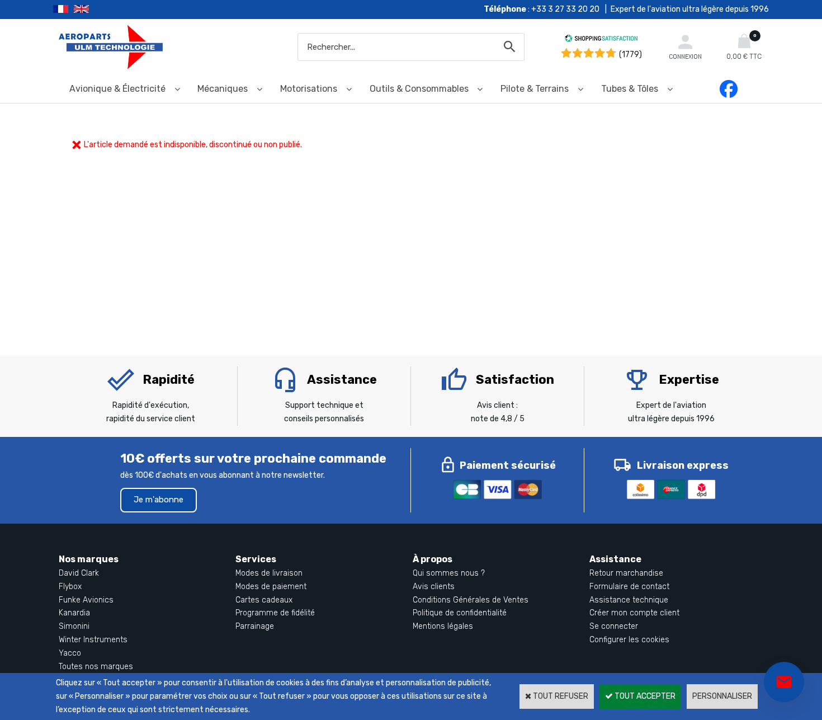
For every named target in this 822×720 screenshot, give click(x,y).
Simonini (74, 626)
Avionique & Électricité (117, 88)
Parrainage (254, 626)
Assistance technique (628, 600)
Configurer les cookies (629, 639)
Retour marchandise (626, 573)
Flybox (70, 586)
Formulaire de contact (629, 586)
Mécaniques (222, 88)
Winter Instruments (93, 639)
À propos (432, 559)
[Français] (63, 9)
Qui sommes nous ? (449, 573)
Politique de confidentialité (460, 613)
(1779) (630, 54)
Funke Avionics (86, 600)
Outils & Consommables (419, 88)
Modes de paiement (270, 586)
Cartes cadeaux (263, 600)
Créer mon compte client (634, 613)
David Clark (79, 573)
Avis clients (434, 586)
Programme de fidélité (275, 613)
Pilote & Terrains (534, 88)
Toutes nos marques (96, 666)
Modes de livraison (269, 573)
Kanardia (74, 613)
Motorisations (308, 88)
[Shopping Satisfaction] (601, 40)
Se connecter (613, 626)
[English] (95, 9)
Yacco (70, 653)
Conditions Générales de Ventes (470, 600)
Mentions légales (443, 626)
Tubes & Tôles (629, 88)
